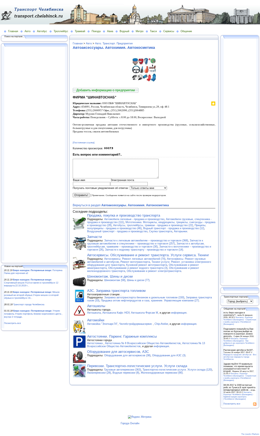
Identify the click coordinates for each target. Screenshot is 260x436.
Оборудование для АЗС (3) (168, 355)
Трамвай (80, 31)
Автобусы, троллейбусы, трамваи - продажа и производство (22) (153, 225)
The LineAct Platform (250, 434)
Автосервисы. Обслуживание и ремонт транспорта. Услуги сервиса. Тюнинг (148, 255)
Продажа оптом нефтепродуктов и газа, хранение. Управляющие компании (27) (150, 300)
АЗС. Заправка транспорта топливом (116, 291)
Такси (153, 31)
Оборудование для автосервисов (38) (127, 355)
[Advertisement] (34, 154)
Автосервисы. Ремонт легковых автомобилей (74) (134, 258)
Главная (13, 31)
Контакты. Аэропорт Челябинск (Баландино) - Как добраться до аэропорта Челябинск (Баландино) (238, 341)
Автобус (42, 31)
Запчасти (94, 237)
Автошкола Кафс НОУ (115, 312)
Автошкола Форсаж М (144, 312)
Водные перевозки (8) (126, 372)
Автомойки (95, 320)
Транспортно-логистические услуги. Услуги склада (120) (177, 369)
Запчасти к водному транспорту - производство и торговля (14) (144, 249)
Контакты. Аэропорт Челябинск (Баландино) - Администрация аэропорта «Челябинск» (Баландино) (238, 395)
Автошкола (94, 312)
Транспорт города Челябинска (28, 304)
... (120, 294)
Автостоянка (95, 343)
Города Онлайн (130, 423)
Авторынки (180, 231)
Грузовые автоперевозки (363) (122, 369)
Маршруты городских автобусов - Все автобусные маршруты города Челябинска (239, 356)
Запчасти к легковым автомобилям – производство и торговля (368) (146, 240)
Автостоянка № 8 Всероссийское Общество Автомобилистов (143, 343)
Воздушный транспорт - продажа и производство (117, 231)
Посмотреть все (12, 323)
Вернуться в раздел (121, 205)
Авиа (110, 31)
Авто (27, 31)
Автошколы (96, 306)
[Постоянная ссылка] (83, 142)
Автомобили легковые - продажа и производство (134, 219)
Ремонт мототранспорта (135, 261)
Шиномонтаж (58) (114, 280)
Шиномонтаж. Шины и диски (110, 276)
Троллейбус (61, 31)
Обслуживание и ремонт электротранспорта (154, 270)
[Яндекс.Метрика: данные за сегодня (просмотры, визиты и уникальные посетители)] (139, 417)
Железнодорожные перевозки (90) (162, 372)
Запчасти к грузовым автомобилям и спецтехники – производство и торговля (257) (145, 242)
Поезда (96, 31)
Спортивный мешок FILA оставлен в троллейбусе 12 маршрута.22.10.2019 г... (31, 282)
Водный (124, 31)
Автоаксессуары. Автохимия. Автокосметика (114, 48)
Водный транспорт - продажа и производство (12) (173, 228)
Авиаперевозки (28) (99, 372)
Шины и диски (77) (138, 280)
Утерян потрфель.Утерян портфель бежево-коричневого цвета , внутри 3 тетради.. (33, 314)
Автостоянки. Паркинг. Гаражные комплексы (122, 336)
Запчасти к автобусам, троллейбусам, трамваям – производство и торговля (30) (146, 245)
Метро (139, 31)
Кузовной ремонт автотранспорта (146, 264)
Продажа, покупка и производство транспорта (123, 215)
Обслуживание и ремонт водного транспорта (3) (137, 267)
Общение (186, 31)
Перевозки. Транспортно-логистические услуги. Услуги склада (137, 366)
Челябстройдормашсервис (136, 323)
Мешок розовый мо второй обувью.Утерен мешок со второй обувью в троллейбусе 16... (32, 295)
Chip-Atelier (161, 323)
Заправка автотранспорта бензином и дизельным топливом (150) (144, 297)
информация (178, 312)
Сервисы (168, 31)
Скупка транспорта (160, 231)
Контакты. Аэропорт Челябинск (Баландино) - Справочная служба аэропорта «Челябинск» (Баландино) (239, 320)
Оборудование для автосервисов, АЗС (118, 352)
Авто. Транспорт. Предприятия (114, 43)
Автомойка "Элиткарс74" (102, 323)
